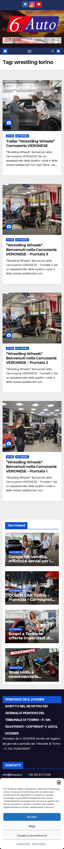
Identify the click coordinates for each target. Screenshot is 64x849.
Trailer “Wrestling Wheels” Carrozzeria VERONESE (30, 143)
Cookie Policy (24, 844)
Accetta (32, 816)
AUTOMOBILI (22, 136)
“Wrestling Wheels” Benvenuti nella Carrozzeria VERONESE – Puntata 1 (31, 466)
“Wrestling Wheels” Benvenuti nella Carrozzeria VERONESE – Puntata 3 (31, 249)
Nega (32, 826)
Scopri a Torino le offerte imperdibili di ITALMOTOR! (29, 638)
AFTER (10, 136)
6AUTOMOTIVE (16, 552)
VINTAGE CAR (16, 668)
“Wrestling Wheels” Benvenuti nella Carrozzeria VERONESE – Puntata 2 (31, 358)
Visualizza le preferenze (32, 835)
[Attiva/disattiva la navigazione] (29, 51)
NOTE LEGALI (39, 844)
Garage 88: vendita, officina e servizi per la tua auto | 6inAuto (31, 561)
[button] (59, 782)
